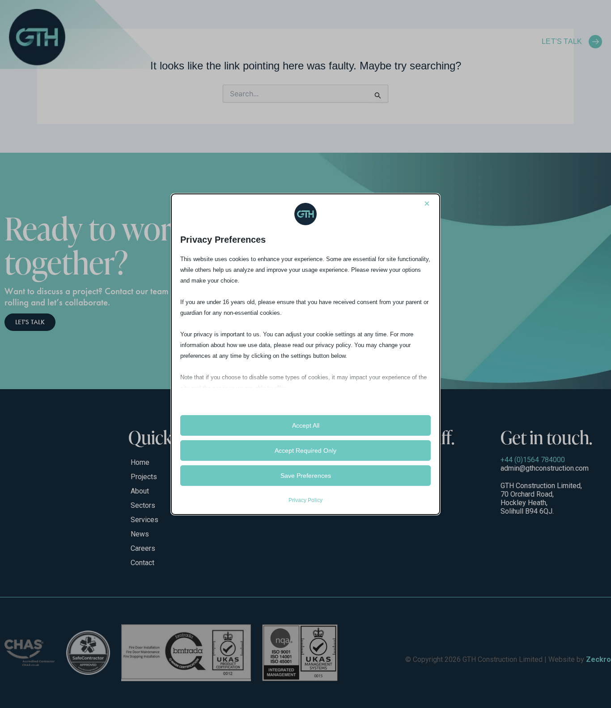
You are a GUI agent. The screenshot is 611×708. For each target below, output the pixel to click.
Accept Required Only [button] (305, 450)
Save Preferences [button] (305, 475)
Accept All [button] (305, 425)
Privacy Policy (305, 500)
